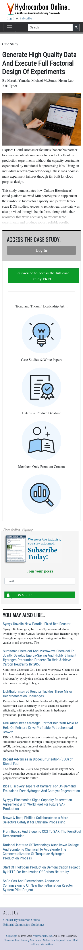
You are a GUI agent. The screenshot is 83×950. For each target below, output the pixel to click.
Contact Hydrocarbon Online (21, 920)
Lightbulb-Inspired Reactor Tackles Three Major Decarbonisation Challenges (37, 693)
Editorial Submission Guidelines (23, 924)
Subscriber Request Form (57, 940)
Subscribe (26, 18)
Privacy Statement (31, 940)
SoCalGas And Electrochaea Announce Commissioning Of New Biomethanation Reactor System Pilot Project (38, 885)
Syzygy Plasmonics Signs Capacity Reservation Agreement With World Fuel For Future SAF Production (37, 804)
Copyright (11, 936)
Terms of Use (11, 940)
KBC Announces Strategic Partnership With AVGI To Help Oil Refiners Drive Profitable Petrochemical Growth (40, 727)
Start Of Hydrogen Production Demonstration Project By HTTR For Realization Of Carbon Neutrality (41, 869)
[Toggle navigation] (10, 27)
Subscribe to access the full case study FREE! (43, 275)
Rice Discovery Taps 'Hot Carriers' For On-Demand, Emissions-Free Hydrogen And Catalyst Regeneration (41, 788)
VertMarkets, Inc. (43, 936)
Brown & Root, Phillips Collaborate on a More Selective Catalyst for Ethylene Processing (35, 819)
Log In (11, 18)
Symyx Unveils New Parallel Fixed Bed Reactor (37, 624)
